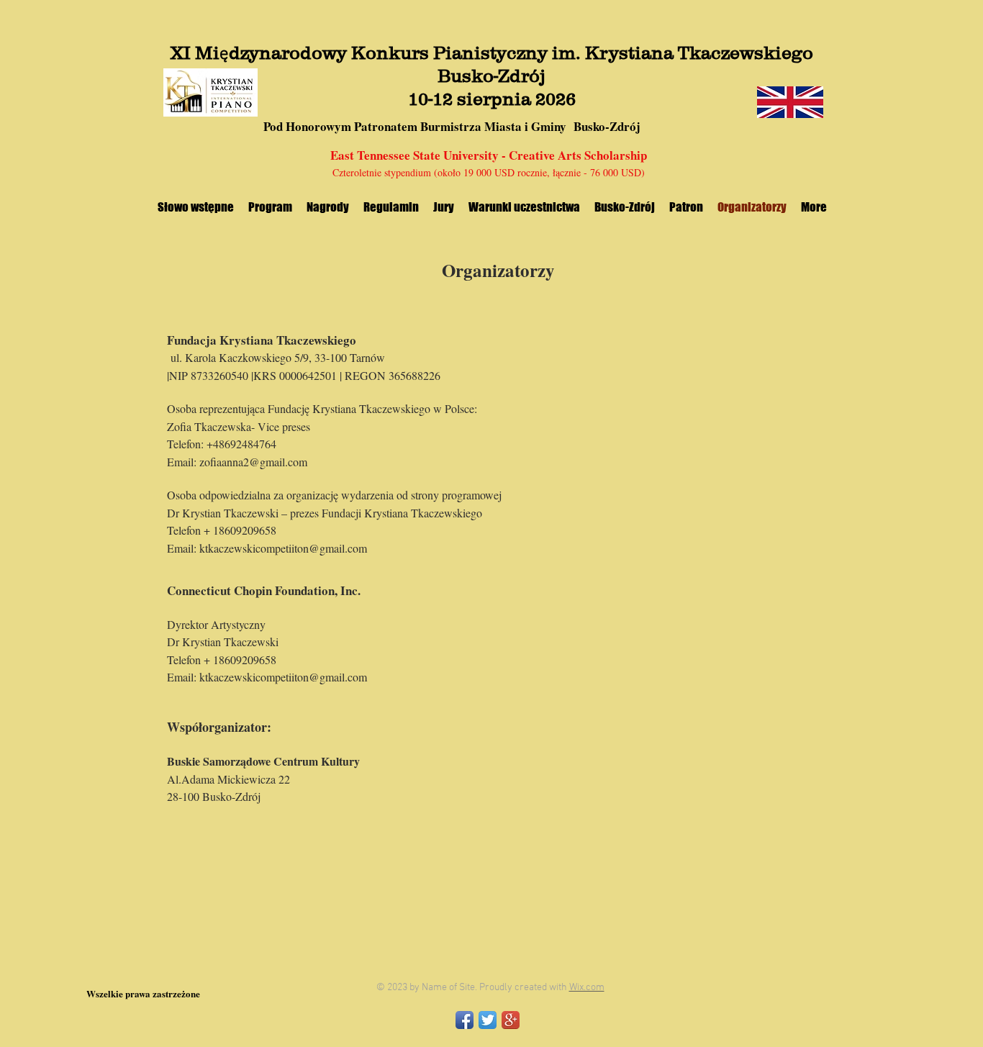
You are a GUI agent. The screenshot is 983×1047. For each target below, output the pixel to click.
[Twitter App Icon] (488, 1020)
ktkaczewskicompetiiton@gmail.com (283, 548)
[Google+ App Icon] (511, 1020)
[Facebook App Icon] (465, 1020)
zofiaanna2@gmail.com (253, 461)
